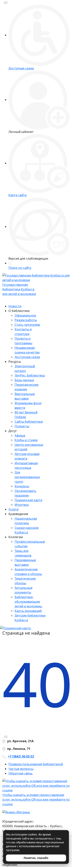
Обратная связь (20, 773)
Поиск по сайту (19, 268)
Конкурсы (22, 486)
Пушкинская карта (28, 500)
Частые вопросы (20, 769)
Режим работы (26, 320)
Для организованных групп (27, 477)
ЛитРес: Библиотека (30, 375)
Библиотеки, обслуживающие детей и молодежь (28, 601)
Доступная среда (27, 357)
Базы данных (24, 380)
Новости (14, 306)
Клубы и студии (26, 440)
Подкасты (22, 426)
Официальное (25, 315)
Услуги (13, 509)
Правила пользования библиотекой (35, 764)
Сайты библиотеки (29, 421)
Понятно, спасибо (36, 858)
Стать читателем (27, 325)
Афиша (20, 435)
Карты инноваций (28, 611)
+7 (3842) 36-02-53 (21, 756)
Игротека (22, 505)
